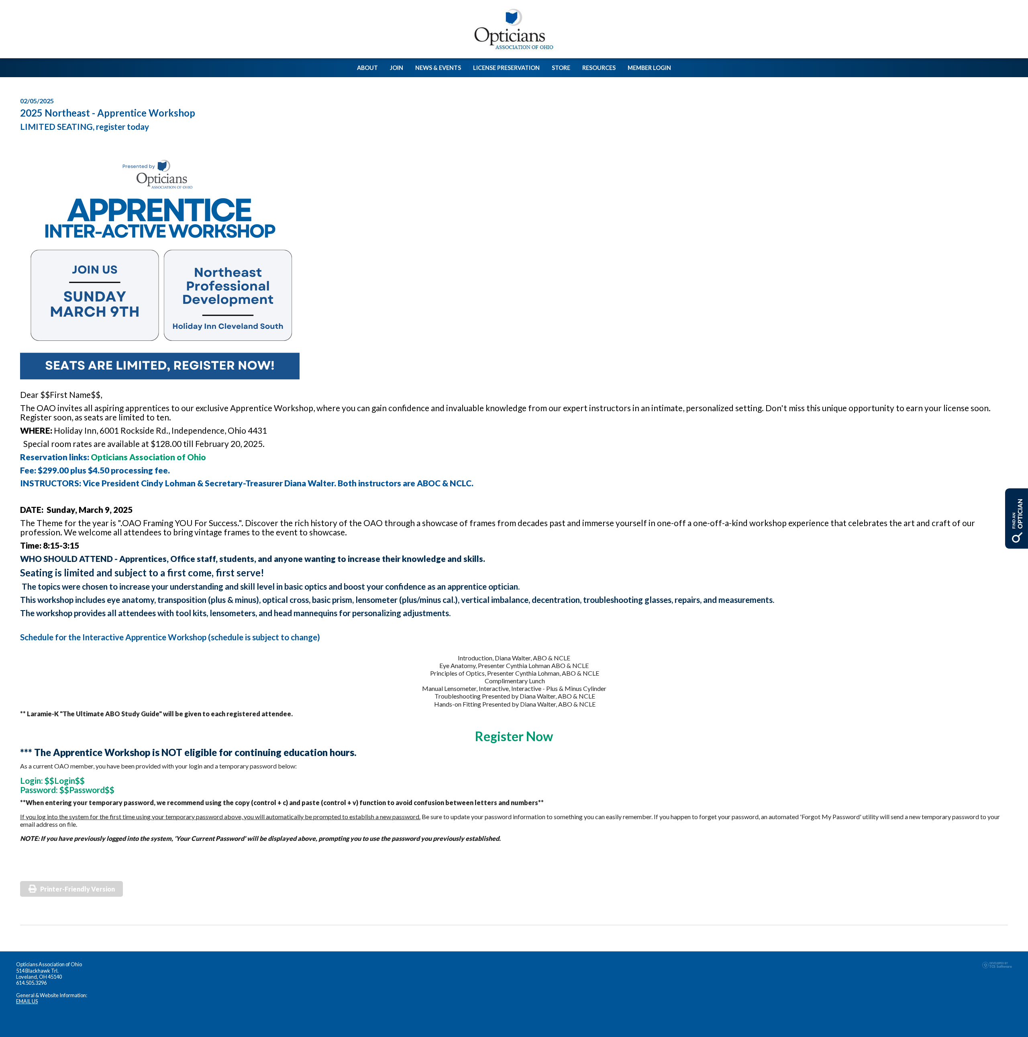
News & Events (438, 67)
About (367, 67)
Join (396, 67)
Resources (599, 67)
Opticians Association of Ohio (148, 457)
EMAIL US (27, 1001)
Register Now (514, 736)
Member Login (649, 67)
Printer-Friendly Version (77, 889)
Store (561, 67)
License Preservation (506, 67)
